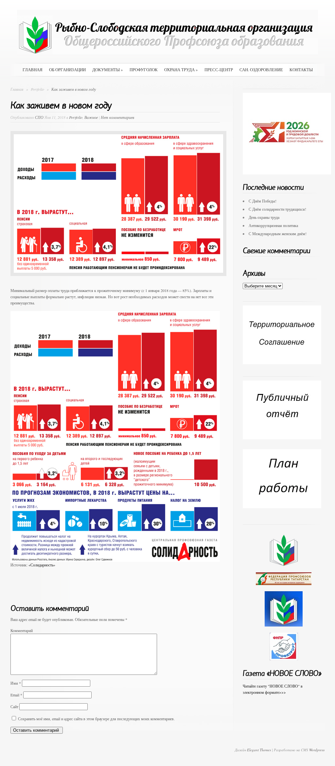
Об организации (67, 70)
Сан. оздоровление (261, 70)
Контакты (301, 70)
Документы (107, 70)
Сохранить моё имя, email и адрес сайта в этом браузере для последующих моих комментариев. (96, 718)
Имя (15, 683)
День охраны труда (264, 217)
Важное (91, 117)
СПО (39, 117)
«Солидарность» (41, 564)
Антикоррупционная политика (273, 225)
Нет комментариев (117, 117)
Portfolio (38, 89)
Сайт (14, 706)
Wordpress (317, 749)
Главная (33, 70)
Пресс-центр (218, 70)
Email (16, 694)
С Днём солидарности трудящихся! (277, 209)
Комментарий (21, 630)
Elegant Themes (259, 749)
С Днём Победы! (262, 201)
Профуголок (144, 70)
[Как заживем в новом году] (118, 281)
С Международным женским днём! (278, 233)
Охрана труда (181, 70)
